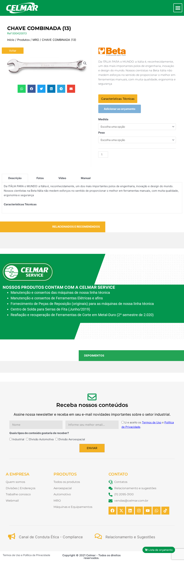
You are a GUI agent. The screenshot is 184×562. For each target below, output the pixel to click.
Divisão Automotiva (41, 439)
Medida (103, 119)
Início (10, 40)
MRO (36, 40)
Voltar (12, 50)
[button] (177, 7)
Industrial (18, 439)
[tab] (15, 178)
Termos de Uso (151, 422)
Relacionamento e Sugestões (130, 537)
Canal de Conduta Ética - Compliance (51, 537)
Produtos (23, 40)
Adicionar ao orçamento (119, 109)
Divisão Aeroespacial (71, 439)
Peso (101, 132)
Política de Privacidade (36, 555)
